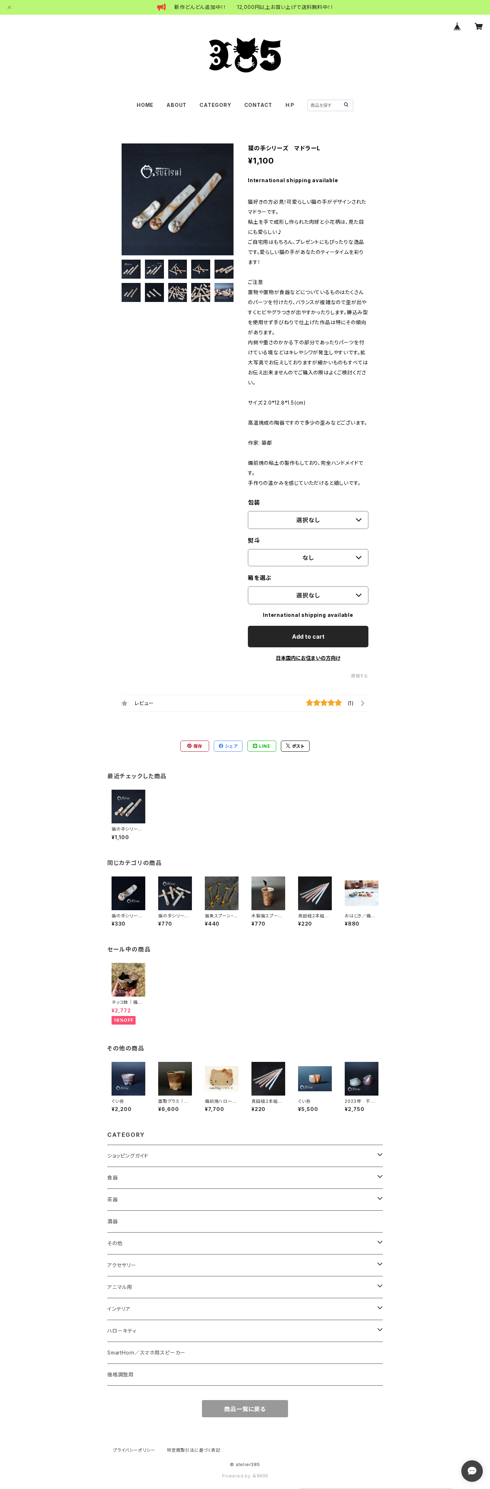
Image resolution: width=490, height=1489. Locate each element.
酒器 (112, 1221)
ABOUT (176, 105)
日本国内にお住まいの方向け (308, 658)
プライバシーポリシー (134, 1450)
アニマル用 (119, 1287)
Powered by (237, 1476)
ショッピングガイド (128, 1156)
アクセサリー (121, 1265)
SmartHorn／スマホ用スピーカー (146, 1352)
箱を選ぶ (260, 577)
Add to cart (308, 636)
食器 (112, 1177)
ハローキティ (122, 1331)
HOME (145, 105)
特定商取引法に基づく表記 (194, 1450)
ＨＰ (290, 105)
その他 (114, 1243)
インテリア (119, 1309)
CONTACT (258, 105)
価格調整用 (120, 1374)
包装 (254, 502)
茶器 (112, 1199)
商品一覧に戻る (245, 1409)
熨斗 (254, 540)
